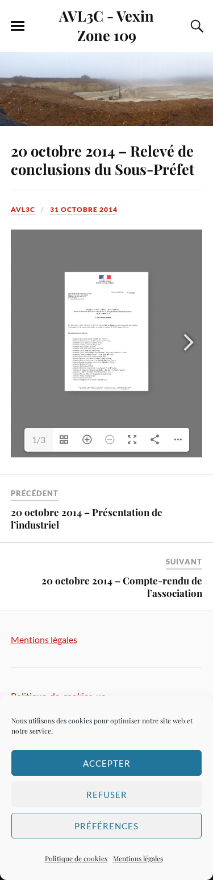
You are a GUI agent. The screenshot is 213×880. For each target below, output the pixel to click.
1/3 (38, 439)
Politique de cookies (76, 858)
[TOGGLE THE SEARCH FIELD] (195, 26)
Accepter (107, 763)
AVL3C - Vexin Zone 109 (106, 25)
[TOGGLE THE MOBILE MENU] (17, 26)
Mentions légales (138, 858)
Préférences (106, 826)
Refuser (106, 794)
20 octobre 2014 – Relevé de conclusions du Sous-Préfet (102, 159)
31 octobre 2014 (84, 209)
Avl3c (23, 209)
